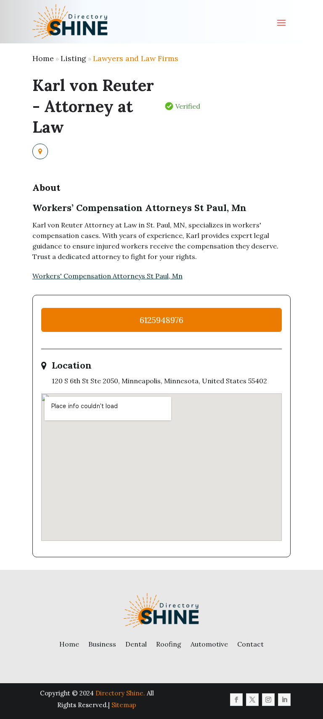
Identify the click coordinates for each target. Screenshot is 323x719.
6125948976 (161, 320)
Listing (73, 58)
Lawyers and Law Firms (135, 58)
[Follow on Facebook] (236, 699)
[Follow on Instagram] (268, 699)
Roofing (168, 644)
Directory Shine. (120, 693)
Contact (250, 644)
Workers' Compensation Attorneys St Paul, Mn (107, 276)
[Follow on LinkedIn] (284, 699)
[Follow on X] (252, 699)
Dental (136, 644)
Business (102, 644)
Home (43, 58)
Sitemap (123, 705)
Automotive (209, 644)
